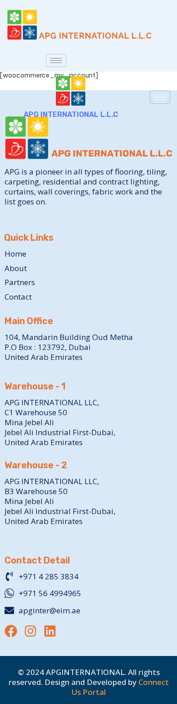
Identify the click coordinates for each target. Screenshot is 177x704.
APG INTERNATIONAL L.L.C (71, 114)
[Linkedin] (50, 631)
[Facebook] (11, 631)
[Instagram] (30, 631)
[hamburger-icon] (56, 60)
